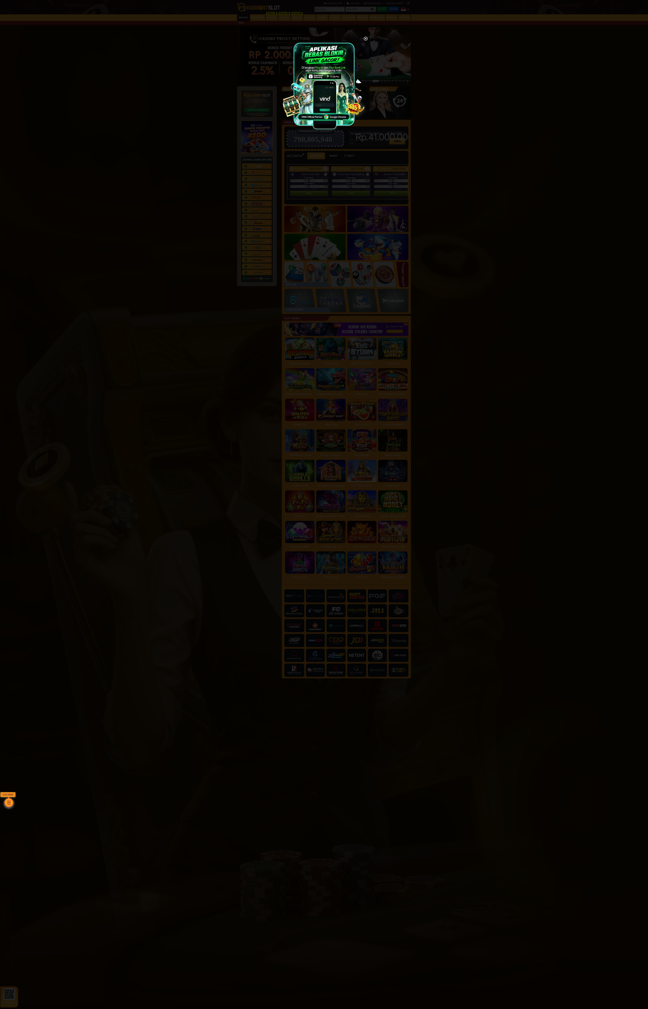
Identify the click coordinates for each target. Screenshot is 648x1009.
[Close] (365, 38)
